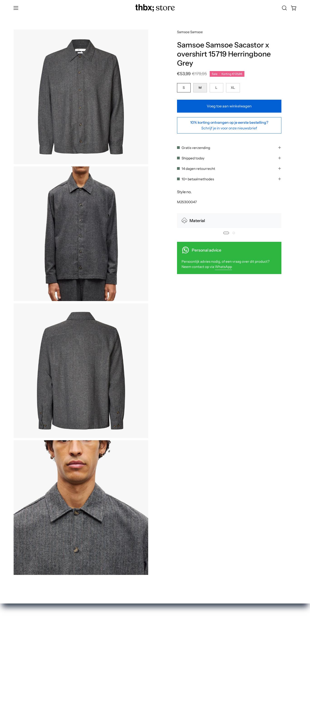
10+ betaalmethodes (198, 179)
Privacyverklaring (160, 658)
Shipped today (193, 158)
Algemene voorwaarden (165, 674)
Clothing (94, 642)
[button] (284, 8)
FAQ (149, 635)
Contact (152, 650)
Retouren (153, 642)
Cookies (152, 666)
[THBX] (155, 7)
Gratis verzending (196, 147)
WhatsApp (223, 267)
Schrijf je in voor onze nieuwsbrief (229, 128)
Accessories (97, 658)
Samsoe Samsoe (190, 32)
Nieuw (92, 635)
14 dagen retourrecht (198, 168)
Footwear (95, 650)
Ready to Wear (99, 666)
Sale (90, 674)
